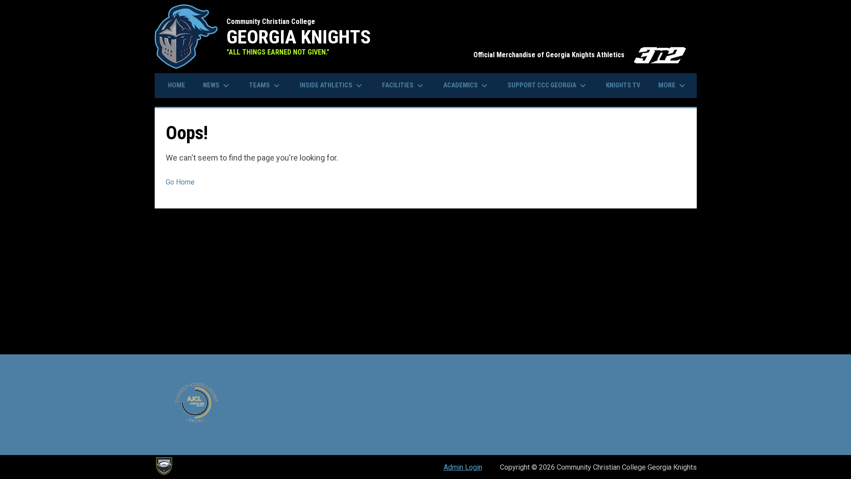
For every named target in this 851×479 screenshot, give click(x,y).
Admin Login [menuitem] (463, 467)
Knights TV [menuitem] (623, 85)
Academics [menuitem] (466, 85)
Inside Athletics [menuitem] (332, 85)
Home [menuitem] (176, 85)
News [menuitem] (217, 85)
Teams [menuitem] (265, 85)
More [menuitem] (672, 85)
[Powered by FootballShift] (163, 466)
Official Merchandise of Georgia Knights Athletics (580, 55)
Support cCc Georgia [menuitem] (547, 85)
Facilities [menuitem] (404, 85)
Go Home (180, 182)
